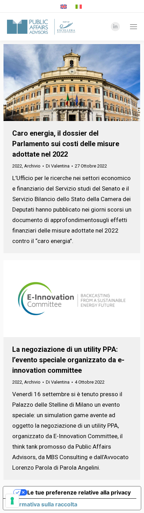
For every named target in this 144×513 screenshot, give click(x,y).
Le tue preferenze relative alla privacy (79, 492)
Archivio (32, 166)
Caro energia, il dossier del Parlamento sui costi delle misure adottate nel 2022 (65, 143)
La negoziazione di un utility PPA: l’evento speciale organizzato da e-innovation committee (68, 360)
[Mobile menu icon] (132, 26)
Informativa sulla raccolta (43, 504)
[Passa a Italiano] (79, 6)
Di (58, 166)
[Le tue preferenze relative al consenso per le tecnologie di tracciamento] (12, 500)
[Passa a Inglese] (64, 6)
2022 (17, 166)
